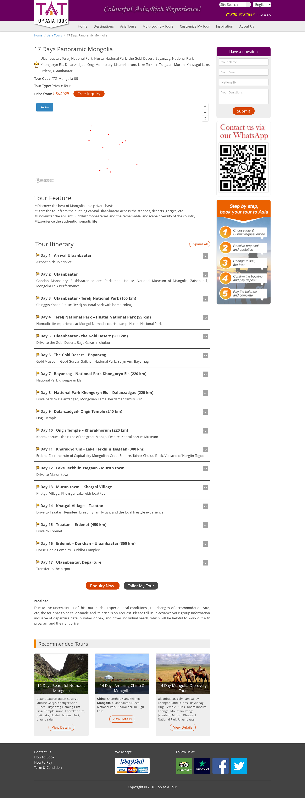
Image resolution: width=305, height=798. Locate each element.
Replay (44, 107)
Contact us (42, 752)
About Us (246, 26)
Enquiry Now (102, 586)
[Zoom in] (205, 106)
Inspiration (224, 26)
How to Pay (43, 762)
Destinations (104, 26)
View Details (61, 727)
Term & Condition (48, 767)
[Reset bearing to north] (205, 118)
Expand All (200, 244)
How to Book (44, 757)
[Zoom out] (205, 112)
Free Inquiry (89, 93)
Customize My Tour (195, 26)
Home (82, 26)
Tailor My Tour (141, 586)
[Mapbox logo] (44, 180)
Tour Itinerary (54, 244)
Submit (243, 111)
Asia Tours (128, 26)
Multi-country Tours (158, 26)
